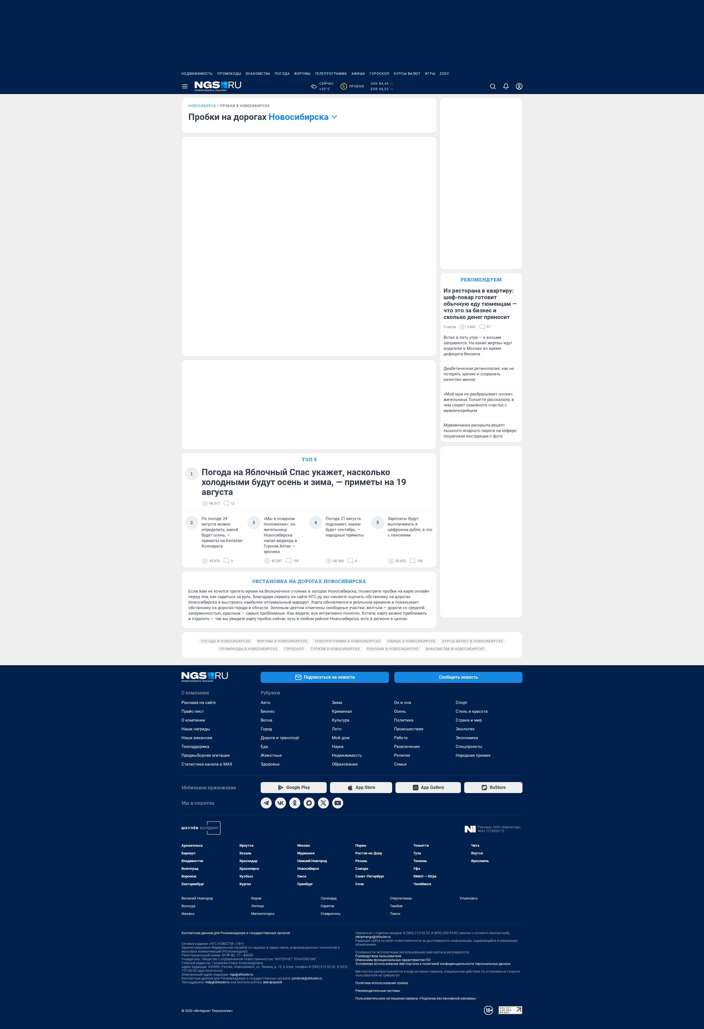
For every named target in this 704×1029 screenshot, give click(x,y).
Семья (400, 764)
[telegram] (266, 802)
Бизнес (268, 711)
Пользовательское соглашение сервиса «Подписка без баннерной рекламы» (415, 998)
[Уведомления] (506, 86)
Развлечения (407, 746)
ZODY (444, 74)
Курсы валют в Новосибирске (472, 641)
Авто (265, 702)
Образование (345, 764)
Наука (337, 746)
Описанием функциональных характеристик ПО (392, 960)
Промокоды (229, 74)
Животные (271, 755)
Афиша (358, 74)
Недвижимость (197, 74)
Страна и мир (469, 720)
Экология (465, 729)
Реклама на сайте (199, 702)
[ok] (294, 802)
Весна (266, 720)
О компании (193, 720)
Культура (340, 720)
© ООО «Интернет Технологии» (207, 1011)
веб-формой (272, 982)
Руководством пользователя (378, 956)
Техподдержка (195, 746)
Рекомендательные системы (377, 991)
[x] (323, 802)
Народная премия (473, 755)
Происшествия (408, 729)
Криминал (342, 711)
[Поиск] (492, 86)
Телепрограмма (331, 74)
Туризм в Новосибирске (335, 649)
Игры (430, 74)
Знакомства (258, 74)
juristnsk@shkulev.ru (307, 978)
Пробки (353, 86)
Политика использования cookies (381, 983)
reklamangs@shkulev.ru (373, 937)
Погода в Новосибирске (226, 641)
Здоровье (270, 764)
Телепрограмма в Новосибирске (347, 641)
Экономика (467, 737)
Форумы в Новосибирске (282, 641)
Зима (337, 702)
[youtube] (337, 802)
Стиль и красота (472, 711)
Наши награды (196, 729)
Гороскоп (379, 74)
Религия (402, 755)
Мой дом (341, 737)
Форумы (302, 74)
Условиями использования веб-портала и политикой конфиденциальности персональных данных (432, 964)
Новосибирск (202, 106)
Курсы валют (407, 74)
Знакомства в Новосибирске (455, 649)
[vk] (280, 802)
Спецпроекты (469, 746)
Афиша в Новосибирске (411, 641)
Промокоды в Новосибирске (248, 649)
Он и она (402, 702)
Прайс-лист (193, 711)
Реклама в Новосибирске (393, 649)
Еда (264, 746)
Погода (282, 74)
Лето (337, 729)
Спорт (461, 702)
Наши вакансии (197, 737)
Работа (401, 737)
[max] (309, 802)
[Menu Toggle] (184, 86)
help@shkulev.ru (217, 982)
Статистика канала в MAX (207, 764)
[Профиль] (519, 86)
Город (266, 729)
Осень (400, 711)
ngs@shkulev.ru (241, 974)
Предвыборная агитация (206, 755)
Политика (403, 720)
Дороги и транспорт (280, 737)
